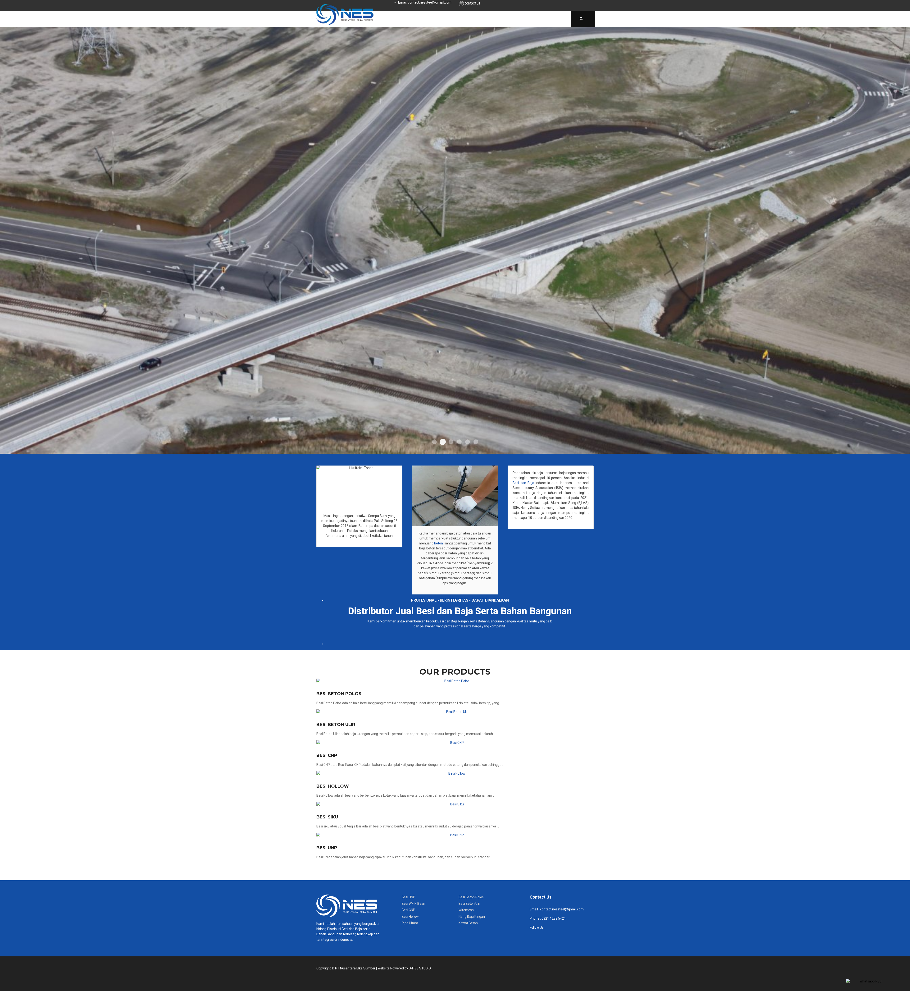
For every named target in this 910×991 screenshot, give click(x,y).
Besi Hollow (332, 786)
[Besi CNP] (455, 742)
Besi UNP (326, 847)
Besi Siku (327, 817)
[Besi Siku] (455, 804)
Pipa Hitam (410, 923)
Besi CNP (326, 755)
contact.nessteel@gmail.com (562, 909)
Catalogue (476, 19)
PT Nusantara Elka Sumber (355, 968)
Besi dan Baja (523, 483)
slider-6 (475, 441)
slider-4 (459, 441)
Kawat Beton (468, 923)
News (502, 19)
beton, (438, 543)
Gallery (525, 19)
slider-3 (451, 442)
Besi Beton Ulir (335, 724)
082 (544, 918)
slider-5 (467, 441)
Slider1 (434, 441)
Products (445, 19)
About (418, 19)
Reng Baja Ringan (472, 916)
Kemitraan (553, 19)
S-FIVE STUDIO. (420, 968)
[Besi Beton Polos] (455, 681)
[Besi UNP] (455, 835)
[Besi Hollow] (455, 773)
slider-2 (442, 441)
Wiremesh (466, 910)
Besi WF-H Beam (414, 903)
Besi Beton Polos (338, 693)
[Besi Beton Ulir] (455, 711)
